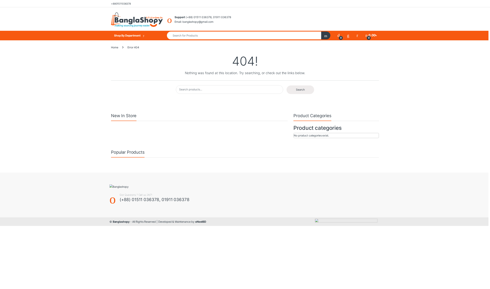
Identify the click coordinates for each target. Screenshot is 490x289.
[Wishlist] (348, 35)
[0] (338, 35)
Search (300, 89)
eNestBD (200, 221)
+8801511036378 (121, 3)
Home (114, 47)
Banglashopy (121, 221)
